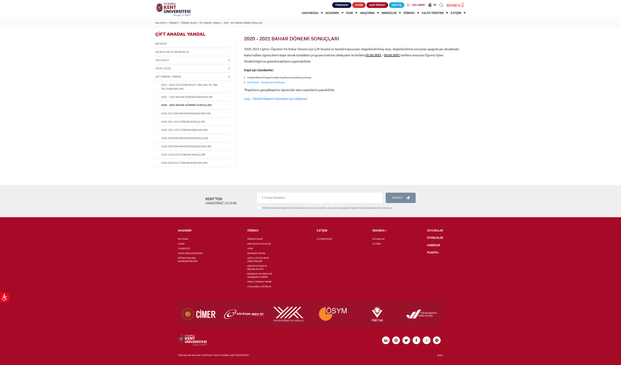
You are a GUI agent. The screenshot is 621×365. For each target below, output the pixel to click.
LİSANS (181, 243)
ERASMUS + (379, 230)
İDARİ (350, 13)
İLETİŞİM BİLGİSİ (324, 239)
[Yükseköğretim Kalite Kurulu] (421, 314)
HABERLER (433, 245)
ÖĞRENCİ (409, 13)
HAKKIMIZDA (310, 13)
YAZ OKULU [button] (162, 60)
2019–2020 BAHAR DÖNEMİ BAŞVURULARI (186, 146)
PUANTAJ (433, 252)
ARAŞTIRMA (367, 13)
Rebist (440, 355)
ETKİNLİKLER (435, 237)
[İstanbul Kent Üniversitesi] (173, 9)
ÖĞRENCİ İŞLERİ (188, 22)
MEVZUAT (161, 43)
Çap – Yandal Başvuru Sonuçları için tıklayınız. (276, 99)
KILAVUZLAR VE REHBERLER (172, 52)
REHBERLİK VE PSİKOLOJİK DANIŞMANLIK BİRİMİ (259, 275)
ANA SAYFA (160, 22)
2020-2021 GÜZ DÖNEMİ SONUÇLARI (183, 121)
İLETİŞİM (456, 13)
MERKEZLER (389, 13)
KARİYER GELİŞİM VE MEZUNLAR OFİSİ (257, 267)
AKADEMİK (332, 13)
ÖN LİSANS (183, 239)
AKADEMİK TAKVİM (256, 253)
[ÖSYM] (332, 314)
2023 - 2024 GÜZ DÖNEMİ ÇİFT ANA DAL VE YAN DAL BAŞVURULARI (189, 86)
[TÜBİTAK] (377, 314)
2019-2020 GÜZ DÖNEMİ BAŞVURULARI (184, 163)
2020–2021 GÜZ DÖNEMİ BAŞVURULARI (184, 130)
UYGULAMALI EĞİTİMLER (259, 286)
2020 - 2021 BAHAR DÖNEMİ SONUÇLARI (243, 22)
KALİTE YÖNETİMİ (433, 13)
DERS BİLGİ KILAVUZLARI (259, 243)
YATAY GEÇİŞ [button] (163, 68)
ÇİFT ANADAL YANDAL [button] (168, 76)
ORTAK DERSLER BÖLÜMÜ (190, 253)
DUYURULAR (378, 239)
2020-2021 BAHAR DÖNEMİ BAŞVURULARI (186, 113)
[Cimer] (199, 314)
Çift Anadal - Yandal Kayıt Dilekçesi (266, 82)
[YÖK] (288, 314)
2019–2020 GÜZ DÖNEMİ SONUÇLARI (183, 154)
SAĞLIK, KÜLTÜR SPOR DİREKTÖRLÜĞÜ (258, 259)
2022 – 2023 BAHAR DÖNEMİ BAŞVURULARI (186, 97)
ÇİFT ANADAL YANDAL (210, 22)
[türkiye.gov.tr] (244, 314)
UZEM (250, 248)
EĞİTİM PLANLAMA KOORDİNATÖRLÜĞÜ (188, 259)
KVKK (266, 207)
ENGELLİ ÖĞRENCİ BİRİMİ (259, 281)
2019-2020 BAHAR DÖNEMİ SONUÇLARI (184, 138)
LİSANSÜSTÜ (184, 248)
